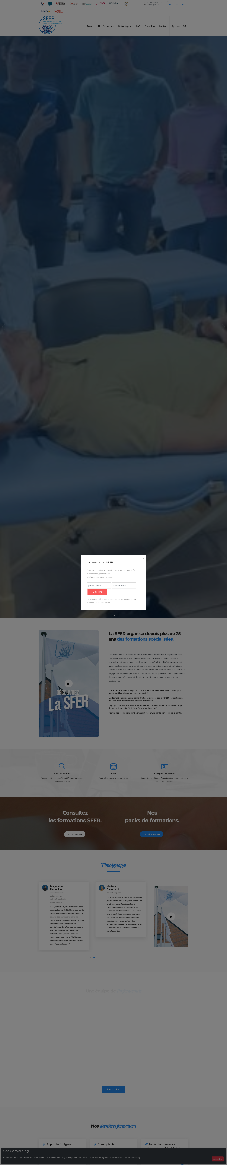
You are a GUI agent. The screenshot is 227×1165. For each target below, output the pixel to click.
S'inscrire (97, 591)
